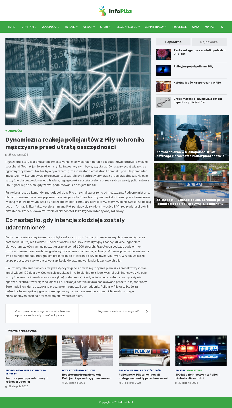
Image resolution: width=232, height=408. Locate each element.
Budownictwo (14, 370)
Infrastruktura (35, 370)
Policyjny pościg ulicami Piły (193, 66)
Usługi (87, 26)
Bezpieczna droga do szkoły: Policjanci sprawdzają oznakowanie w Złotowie (87, 378)
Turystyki (27, 26)
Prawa (134, 370)
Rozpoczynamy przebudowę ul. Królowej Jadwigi (27, 380)
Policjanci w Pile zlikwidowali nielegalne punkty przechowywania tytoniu (144, 378)
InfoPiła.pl (127, 402)
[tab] (173, 42)
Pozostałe (180, 26)
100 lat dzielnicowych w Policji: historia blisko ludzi (197, 376)
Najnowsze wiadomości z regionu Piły (120, 311)
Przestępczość (150, 370)
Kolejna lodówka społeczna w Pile (197, 82)
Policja (90, 370)
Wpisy (196, 26)
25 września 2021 (18, 154)
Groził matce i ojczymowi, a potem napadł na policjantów (198, 100)
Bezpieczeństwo (73, 370)
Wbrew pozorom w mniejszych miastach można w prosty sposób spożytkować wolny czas (42, 313)
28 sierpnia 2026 (18, 386)
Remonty (11, 373)
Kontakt (210, 26)
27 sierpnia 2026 (131, 382)
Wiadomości (49, 26)
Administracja (154, 26)
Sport (104, 26)
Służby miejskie (127, 26)
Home (11, 26)
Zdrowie (70, 26)
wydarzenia (194, 370)
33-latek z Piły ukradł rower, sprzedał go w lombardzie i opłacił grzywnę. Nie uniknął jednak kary (190, 204)
